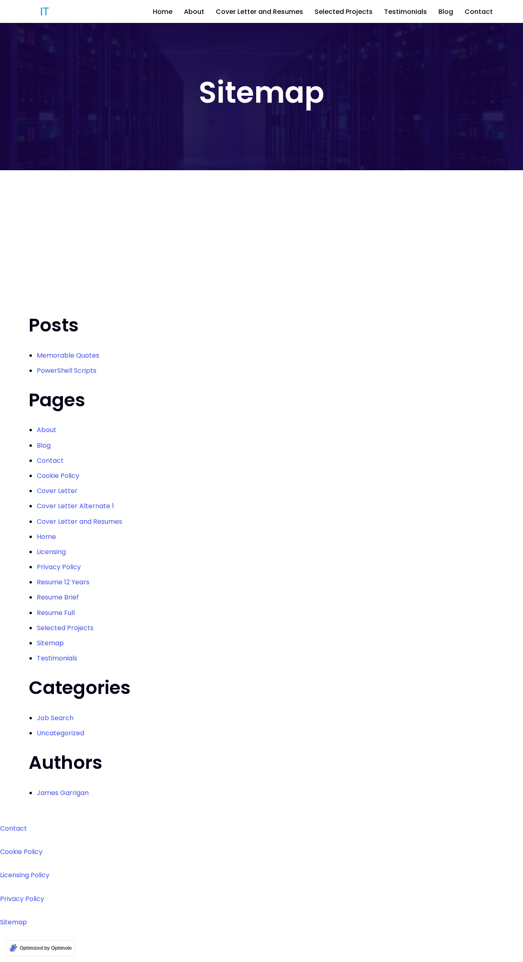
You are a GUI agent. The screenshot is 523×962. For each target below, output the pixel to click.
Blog (445, 11)
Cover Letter (57, 491)
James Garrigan (63, 793)
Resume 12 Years (63, 582)
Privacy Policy (59, 567)
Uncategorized (60, 733)
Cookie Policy (58, 475)
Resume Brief (58, 597)
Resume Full (56, 612)
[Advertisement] (261, 231)
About (194, 11)
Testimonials (405, 11)
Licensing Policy (24, 875)
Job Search (55, 718)
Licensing (51, 551)
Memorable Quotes (68, 355)
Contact (479, 11)
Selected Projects (344, 11)
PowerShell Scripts (66, 370)
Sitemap (50, 643)
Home (162, 11)
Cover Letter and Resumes (259, 11)
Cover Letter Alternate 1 (75, 506)
